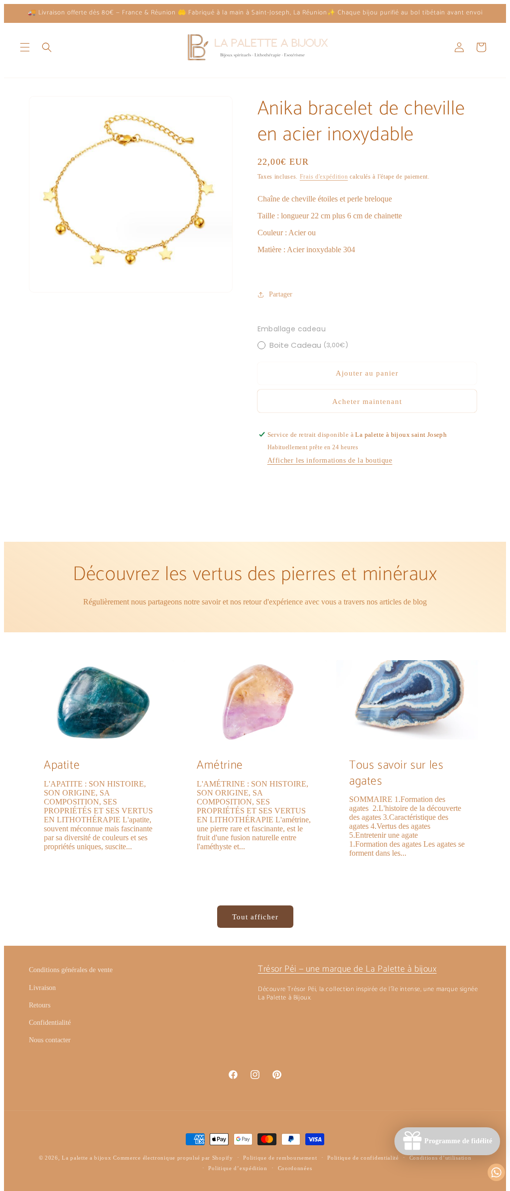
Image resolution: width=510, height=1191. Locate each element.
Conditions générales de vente (71, 970)
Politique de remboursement (280, 1158)
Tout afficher (255, 917)
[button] (25, 47)
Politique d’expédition (237, 1168)
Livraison (42, 988)
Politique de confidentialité (363, 1158)
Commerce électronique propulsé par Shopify (173, 1158)
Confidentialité (50, 1022)
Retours (39, 1005)
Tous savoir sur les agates (396, 773)
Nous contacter (50, 1040)
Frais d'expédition (324, 176)
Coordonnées (295, 1168)
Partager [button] (280, 294)
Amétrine (220, 765)
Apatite (62, 765)
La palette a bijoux (86, 1158)
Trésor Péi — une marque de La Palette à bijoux (347, 969)
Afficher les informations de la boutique (329, 460)
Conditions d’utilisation (440, 1158)
